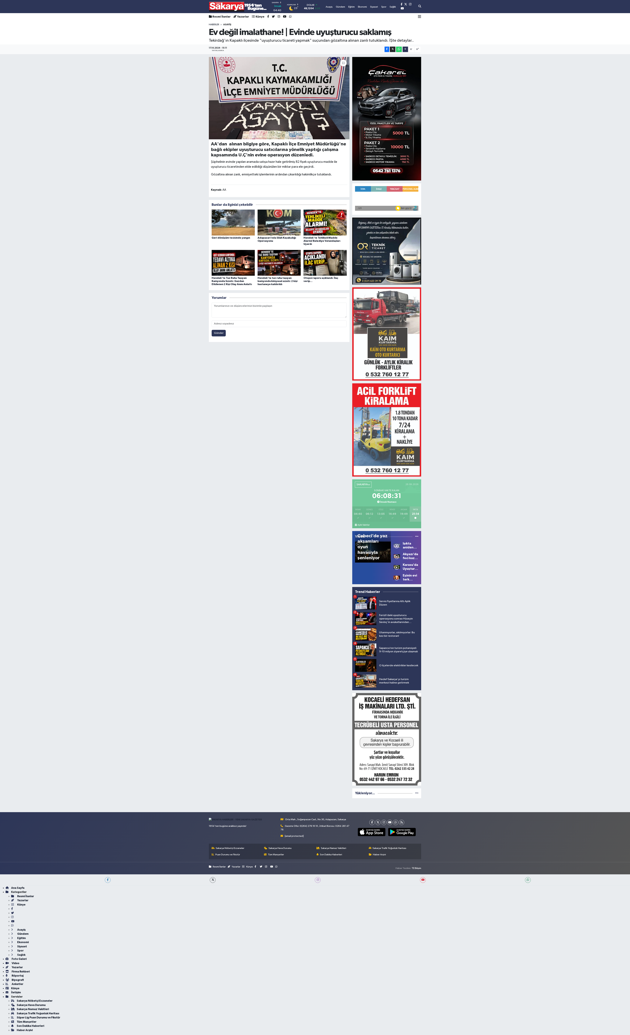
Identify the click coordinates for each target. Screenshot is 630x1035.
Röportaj (17, 975)
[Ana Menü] (419, 16)
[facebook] (108, 880)
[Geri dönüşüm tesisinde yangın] (233, 222)
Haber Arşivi (379, 854)
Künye (260, 16)
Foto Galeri (19, 959)
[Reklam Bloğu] (386, 118)
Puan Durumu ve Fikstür (227, 854)
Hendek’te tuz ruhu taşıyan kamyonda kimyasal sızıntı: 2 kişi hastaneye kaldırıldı (277, 281)
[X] (378, 822)
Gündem (23, 933)
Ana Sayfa (17, 887)
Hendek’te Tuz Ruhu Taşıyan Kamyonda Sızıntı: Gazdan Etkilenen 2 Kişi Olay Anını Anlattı (232, 281)
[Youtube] (389, 822)
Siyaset (22, 946)
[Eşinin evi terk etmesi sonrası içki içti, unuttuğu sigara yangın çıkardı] (397, 577)
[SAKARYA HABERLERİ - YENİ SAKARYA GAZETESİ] (238, 6)
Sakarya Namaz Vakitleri (333, 848)
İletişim (16, 992)
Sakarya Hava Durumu (280, 848)
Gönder (219, 333)
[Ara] (419, 6)
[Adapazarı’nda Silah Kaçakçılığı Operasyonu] (279, 222)
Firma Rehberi (20, 971)
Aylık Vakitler (363, 525)
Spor (20, 950)
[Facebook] (372, 822)
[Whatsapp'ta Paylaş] (399, 49)
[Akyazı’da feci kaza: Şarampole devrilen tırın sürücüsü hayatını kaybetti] (397, 556)
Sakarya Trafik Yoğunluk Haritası (389, 848)
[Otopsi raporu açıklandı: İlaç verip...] (325, 262)
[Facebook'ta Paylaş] (387, 49)
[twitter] (213, 880)
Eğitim (21, 938)
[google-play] (401, 832)
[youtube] (423, 880)
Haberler (214, 24)
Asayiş (21, 929)
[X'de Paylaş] (392, 49)
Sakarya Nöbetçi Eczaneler (230, 848)
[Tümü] (416, 793)
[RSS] (401, 822)
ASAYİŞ (227, 24)
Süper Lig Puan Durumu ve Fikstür (38, 1017)
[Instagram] (384, 822)
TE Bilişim (416, 868)
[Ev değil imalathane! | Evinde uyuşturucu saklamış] (279, 98)
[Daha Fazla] (405, 49)
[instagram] (318, 880)
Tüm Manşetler (276, 854)
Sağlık (21, 954)
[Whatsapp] (395, 822)
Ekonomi (23, 942)
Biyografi (17, 980)
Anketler (17, 984)
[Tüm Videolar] (416, 536)
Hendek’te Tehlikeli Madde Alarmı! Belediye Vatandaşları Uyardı (322, 240)
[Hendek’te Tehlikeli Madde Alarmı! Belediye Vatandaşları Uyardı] (325, 222)
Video (15, 963)
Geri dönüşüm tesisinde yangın (231, 237)
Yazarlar (243, 16)
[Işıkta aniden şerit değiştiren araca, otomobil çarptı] (397, 545)
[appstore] (371, 832)
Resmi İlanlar (221, 16)
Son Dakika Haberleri (331, 854)
